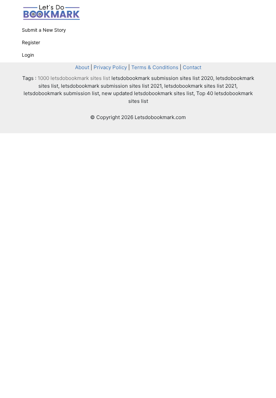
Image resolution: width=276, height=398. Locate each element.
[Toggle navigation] (244, 8)
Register (31, 42)
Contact (192, 67)
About (82, 67)
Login (28, 55)
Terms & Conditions (154, 67)
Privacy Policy (110, 67)
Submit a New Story (44, 30)
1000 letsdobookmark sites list (74, 78)
